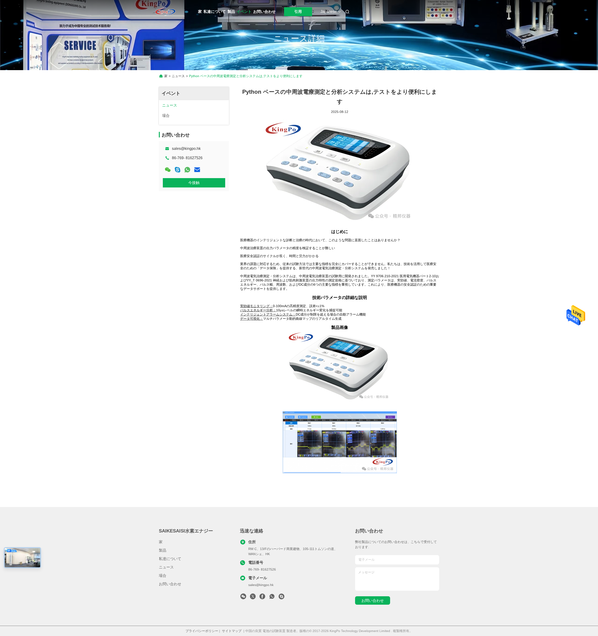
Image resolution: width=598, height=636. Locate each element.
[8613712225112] (272, 598)
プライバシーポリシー (201, 631)
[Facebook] (262, 598)
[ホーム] (165, 12)
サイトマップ (232, 631)
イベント (244, 12)
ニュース (178, 76)
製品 (231, 12)
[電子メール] (197, 169)
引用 (298, 12)
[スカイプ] (177, 169)
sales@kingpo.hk (186, 149)
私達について (214, 12)
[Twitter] (252, 598)
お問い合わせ (264, 12)
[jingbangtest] (281, 598)
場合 (162, 576)
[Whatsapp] (187, 169)
